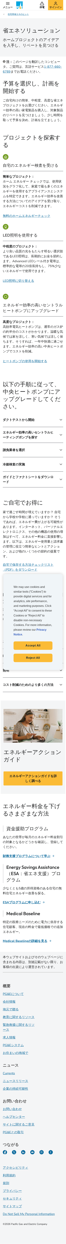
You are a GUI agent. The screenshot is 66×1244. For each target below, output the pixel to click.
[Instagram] (41, 1152)
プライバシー (12, 1191)
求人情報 (9, 1037)
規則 (6, 1183)
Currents (9, 1073)
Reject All (33, 657)
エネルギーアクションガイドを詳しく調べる (33, 778)
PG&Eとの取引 (13, 1132)
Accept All (33, 645)
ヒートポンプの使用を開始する (25, 361)
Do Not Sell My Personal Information (29, 1214)
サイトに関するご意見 (18, 1124)
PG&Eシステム (13, 1045)
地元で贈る (11, 1009)
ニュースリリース (15, 1081)
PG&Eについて (13, 994)
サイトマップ (12, 1206)
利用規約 (9, 1175)
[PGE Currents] (50, 1152)
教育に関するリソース (18, 1017)
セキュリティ (12, 1198)
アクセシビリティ (15, 1168)
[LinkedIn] (23, 1152)
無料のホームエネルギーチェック (26, 216)
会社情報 (9, 1002)
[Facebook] (5, 1152)
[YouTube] (32, 1152)
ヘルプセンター (14, 1117)
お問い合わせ (12, 1109)
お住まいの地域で (15, 1053)
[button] (7, 5)
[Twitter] (14, 1152)
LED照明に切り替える (18, 281)
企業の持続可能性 (15, 1089)
